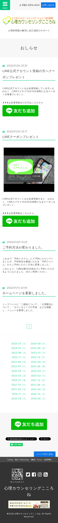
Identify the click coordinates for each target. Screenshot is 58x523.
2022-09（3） (19, 361)
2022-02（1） (39, 375)
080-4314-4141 (31, 5)
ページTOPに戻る (45, 454)
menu (5, 8)
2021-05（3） (19, 389)
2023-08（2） (39, 348)
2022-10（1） (38, 357)
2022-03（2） (19, 375)
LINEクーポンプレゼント (20, 137)
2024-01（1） (19, 348)
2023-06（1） (19, 352)
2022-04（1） (39, 371)
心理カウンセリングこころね (27, 513)
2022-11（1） (19, 357)
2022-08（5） (39, 361)
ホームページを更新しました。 (25, 293)
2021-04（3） (39, 389)
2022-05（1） (19, 371)
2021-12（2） (38, 380)
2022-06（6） (39, 366)
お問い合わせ (48, 5)
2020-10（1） (38, 394)
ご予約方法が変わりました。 (23, 247)
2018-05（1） (39, 398)
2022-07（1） (19, 366)
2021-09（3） (39, 384)
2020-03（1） (19, 398)
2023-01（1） (39, 352)
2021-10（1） (19, 384)
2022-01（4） (19, 380)
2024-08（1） (39, 343)
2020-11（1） (19, 394)
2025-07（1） (19, 343)
